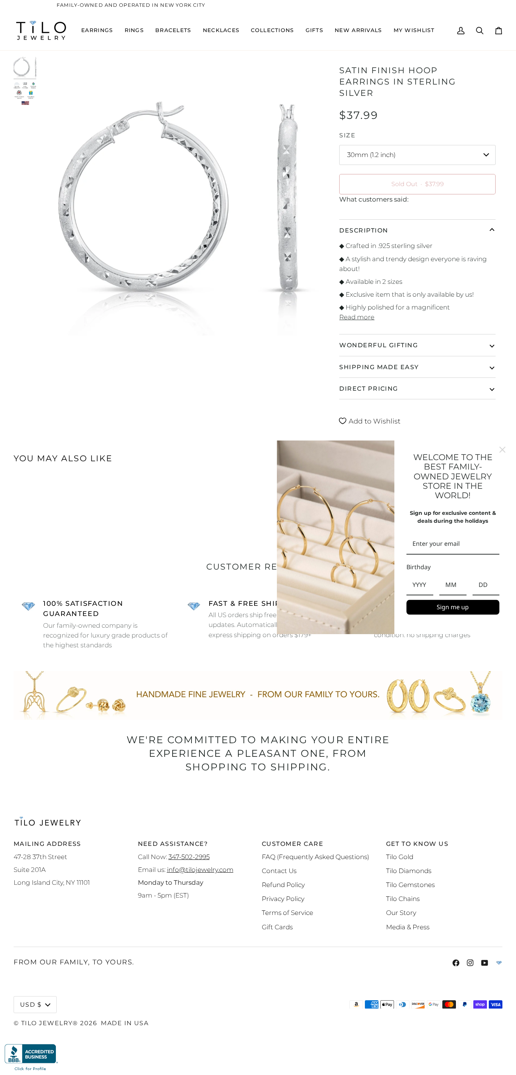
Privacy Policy (283, 899)
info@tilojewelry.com (200, 869)
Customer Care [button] (292, 843)
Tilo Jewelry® (49, 1023)
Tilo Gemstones (410, 885)
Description (363, 230)
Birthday (418, 567)
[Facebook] (456, 962)
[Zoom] (178, 195)
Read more (356, 317)
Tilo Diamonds (408, 871)
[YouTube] (484, 962)
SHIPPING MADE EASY (379, 367)
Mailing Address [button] (47, 843)
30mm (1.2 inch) (371, 155)
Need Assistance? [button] (173, 843)
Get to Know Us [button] (417, 843)
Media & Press (407, 927)
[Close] (502, 449)
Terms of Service (287, 912)
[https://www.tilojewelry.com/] (499, 962)
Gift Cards (277, 927)
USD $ (31, 1004)
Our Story (401, 912)
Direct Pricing (368, 388)
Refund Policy (283, 885)
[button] (97, 30)
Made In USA (124, 1023)
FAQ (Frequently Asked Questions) (315, 857)
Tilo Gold (399, 857)
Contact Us (279, 871)
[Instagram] (470, 962)
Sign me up (453, 607)
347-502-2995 (189, 857)
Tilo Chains (403, 899)
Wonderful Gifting (378, 345)
